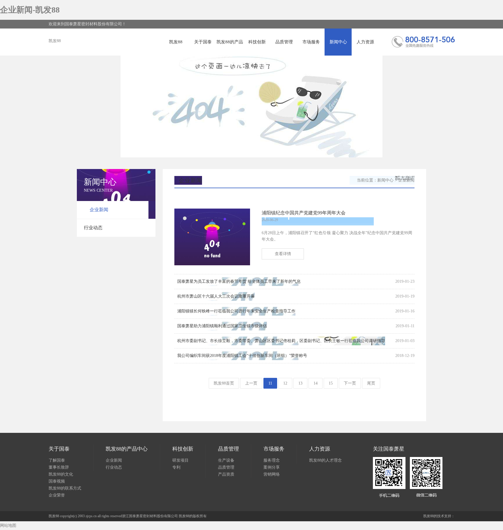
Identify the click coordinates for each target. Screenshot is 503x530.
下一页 (350, 383)
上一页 (251, 383)
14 (316, 383)
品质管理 (284, 42)
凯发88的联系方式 (65, 488)
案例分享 (271, 467)
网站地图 (8, 525)
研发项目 (180, 460)
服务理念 (271, 460)
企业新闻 (99, 209)
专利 (176, 467)
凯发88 (55, 41)
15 (331, 383)
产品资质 (226, 474)
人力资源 (365, 42)
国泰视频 (57, 481)
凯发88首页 (224, 383)
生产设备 (226, 460)
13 (300, 383)
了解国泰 (57, 460)
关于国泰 (203, 42)
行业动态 (93, 227)
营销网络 (271, 474)
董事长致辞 (59, 467)
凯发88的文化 (61, 474)
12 (285, 383)
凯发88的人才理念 (325, 460)
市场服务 (311, 42)
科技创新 (257, 42)
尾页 (371, 383)
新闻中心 (338, 42)
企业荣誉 (57, 495)
